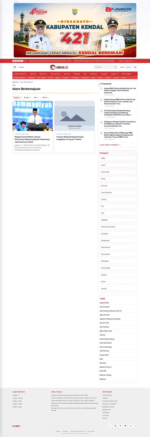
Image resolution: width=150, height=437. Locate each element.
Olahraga (76, 74)
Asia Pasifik (105, 172)
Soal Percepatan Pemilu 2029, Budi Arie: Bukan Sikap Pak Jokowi (42, 61)
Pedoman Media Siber (109, 401)
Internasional (54, 74)
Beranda (33, 74)
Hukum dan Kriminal (108, 227)
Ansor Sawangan (106, 347)
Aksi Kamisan (104, 327)
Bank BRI (103, 371)
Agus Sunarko (105, 315)
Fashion (104, 199)
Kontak (104, 418)
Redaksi (105, 398)
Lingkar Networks (19, 77)
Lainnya (116, 77)
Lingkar (16, 426)
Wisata (100, 77)
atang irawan (104, 355)
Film (102, 206)
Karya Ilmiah (105, 254)
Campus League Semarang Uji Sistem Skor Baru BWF (128, 61)
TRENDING (31, 77)
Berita (103, 179)
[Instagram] (120, 426)
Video (45, 97)
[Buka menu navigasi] (14, 67)
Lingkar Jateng (17, 398)
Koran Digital (126, 74)
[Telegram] (135, 426)
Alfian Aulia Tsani (106, 331)
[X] (115, 426)
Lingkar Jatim (17, 401)
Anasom (102, 335)
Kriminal (104, 275)
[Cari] (115, 67)
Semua (17, 97)
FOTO (50, 77)
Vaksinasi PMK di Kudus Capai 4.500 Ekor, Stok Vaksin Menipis (86, 61)
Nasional (43, 74)
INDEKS (21, 67)
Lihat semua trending (109, 145)
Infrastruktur (105, 240)
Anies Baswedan (106, 343)
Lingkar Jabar (17, 404)
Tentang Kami (107, 395)
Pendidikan (75, 77)
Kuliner (103, 282)
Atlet (101, 359)
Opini (93, 77)
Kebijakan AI (106, 409)
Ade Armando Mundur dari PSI (110, 311)
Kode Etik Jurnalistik (109, 404)
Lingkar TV (115, 74)
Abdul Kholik (104, 303)
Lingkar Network (20, 74)
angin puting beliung (107, 339)
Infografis (104, 74)
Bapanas (103, 379)
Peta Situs (91, 431)
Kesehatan (85, 77)
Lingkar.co (15, 395)
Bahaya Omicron (106, 367)
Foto (36, 97)
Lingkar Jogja (17, 407)
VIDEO (57, 77)
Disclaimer (106, 412)
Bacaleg (103, 363)
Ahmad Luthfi (104, 323)
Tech (85, 74)
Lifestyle (93, 74)
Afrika (103, 158)
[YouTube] (125, 426)
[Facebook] (110, 426)
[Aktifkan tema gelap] (135, 67)
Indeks (123, 77)
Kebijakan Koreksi (108, 407)
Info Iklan (105, 415)
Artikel (27, 97)
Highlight (104, 220)
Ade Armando (105, 307)
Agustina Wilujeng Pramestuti (110, 319)
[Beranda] (59, 67)
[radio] (122, 67)
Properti (108, 77)
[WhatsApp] (130, 426)
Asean (103, 165)
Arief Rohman (104, 351)
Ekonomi (67, 74)
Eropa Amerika (106, 192)
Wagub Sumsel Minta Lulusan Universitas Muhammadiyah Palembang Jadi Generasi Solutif (32, 139)
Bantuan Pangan (105, 375)
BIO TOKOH (41, 77)
